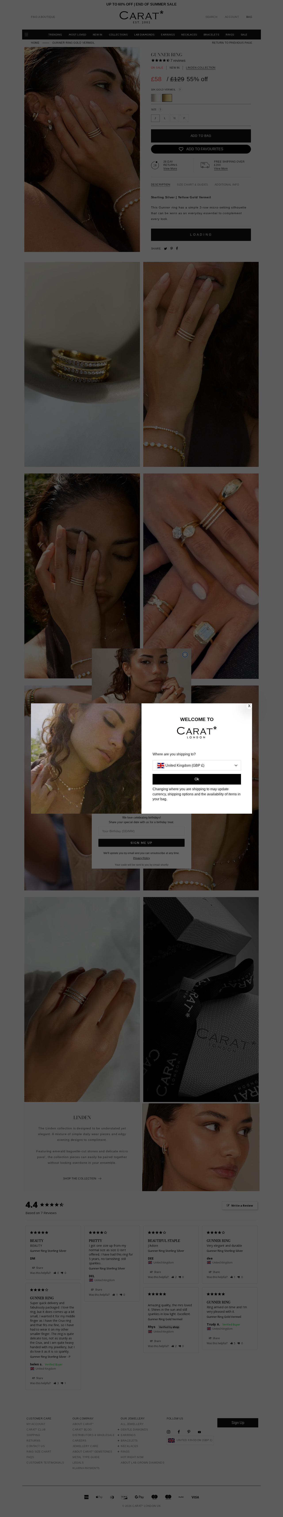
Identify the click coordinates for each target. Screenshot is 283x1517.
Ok (197, 779)
